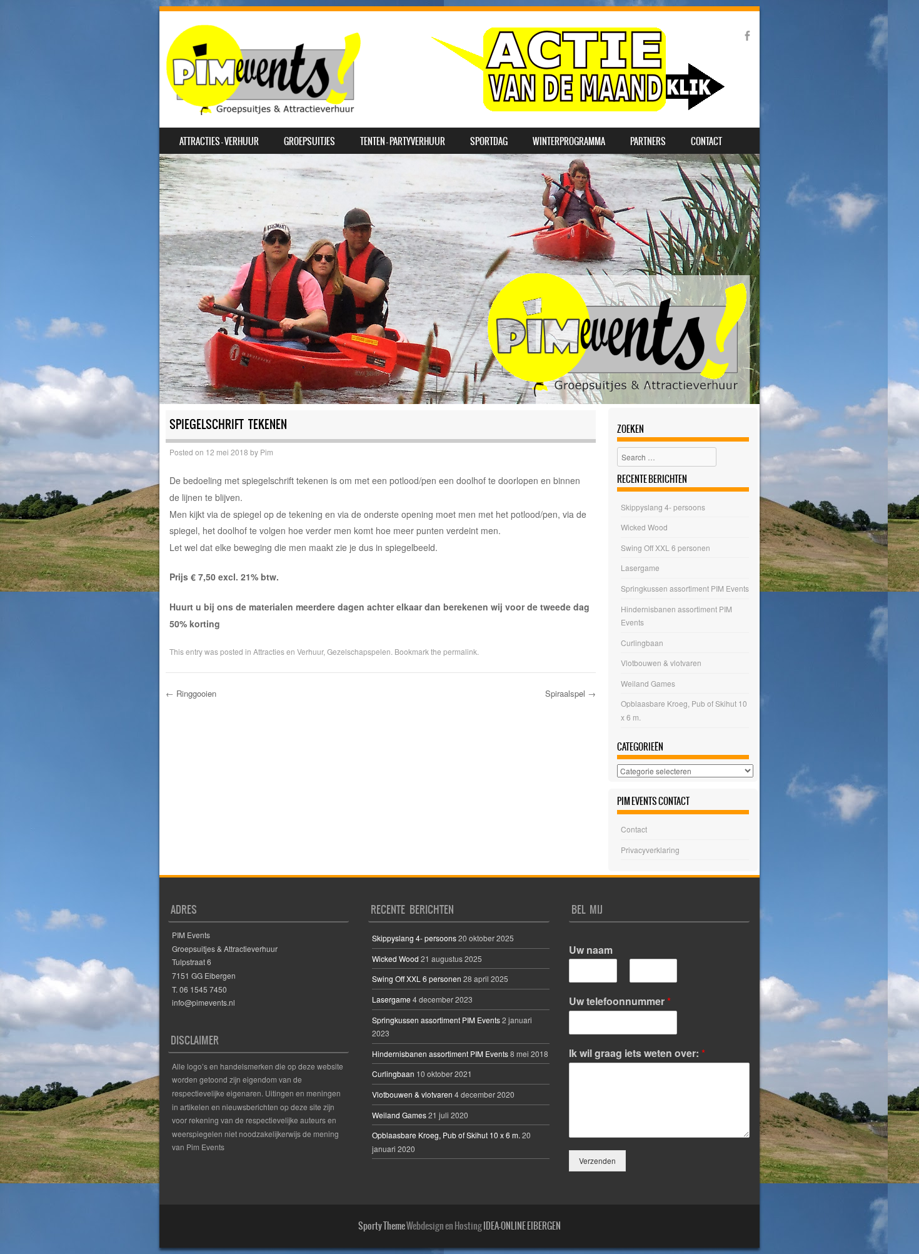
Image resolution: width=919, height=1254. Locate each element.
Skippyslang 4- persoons (663, 507)
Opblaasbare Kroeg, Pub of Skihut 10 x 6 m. (446, 1135)
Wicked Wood (644, 527)
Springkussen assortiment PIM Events (685, 588)
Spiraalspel (570, 693)
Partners (648, 141)
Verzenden (597, 1160)
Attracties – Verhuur (219, 141)
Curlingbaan (642, 642)
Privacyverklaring (650, 849)
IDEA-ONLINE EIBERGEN (522, 1226)
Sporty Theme (381, 1226)
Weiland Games (648, 683)
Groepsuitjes (309, 141)
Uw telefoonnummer (620, 1001)
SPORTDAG (489, 141)
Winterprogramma (569, 141)
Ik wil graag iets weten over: (637, 1053)
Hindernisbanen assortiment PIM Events (440, 1053)
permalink (460, 651)
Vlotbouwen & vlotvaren (661, 662)
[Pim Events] (444, 69)
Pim (266, 452)
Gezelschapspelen (359, 651)
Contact (706, 141)
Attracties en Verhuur (288, 651)
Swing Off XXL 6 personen (665, 547)
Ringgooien (191, 693)
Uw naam (591, 950)
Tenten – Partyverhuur (402, 141)
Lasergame (640, 567)
